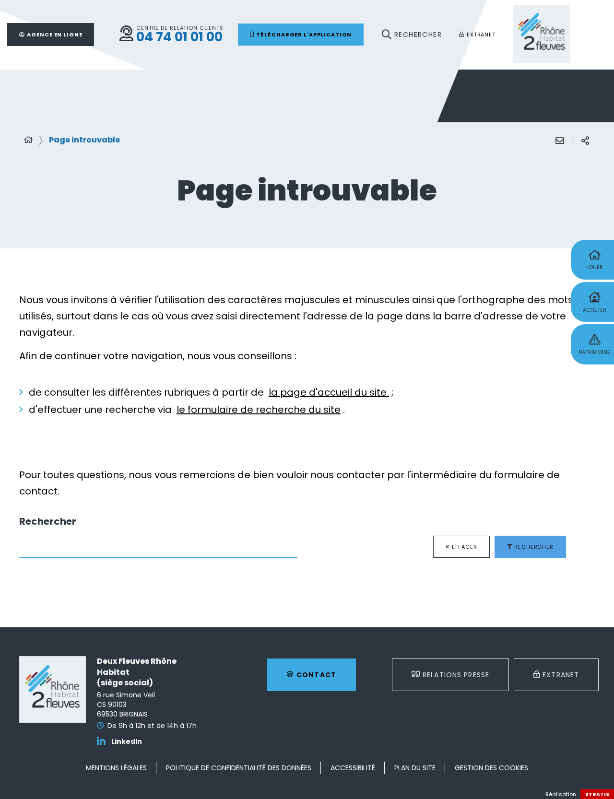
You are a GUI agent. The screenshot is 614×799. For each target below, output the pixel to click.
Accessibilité (353, 768)
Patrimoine (594, 352)
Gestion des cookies (491, 768)
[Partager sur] (585, 140)
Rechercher (47, 521)
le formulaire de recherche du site (259, 409)
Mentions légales (116, 768)
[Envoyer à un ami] (560, 140)
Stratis (597, 794)
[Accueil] (28, 140)
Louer (594, 267)
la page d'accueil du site (329, 392)
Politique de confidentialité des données (238, 768)
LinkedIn (126, 741)
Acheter (594, 310)
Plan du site (415, 768)
